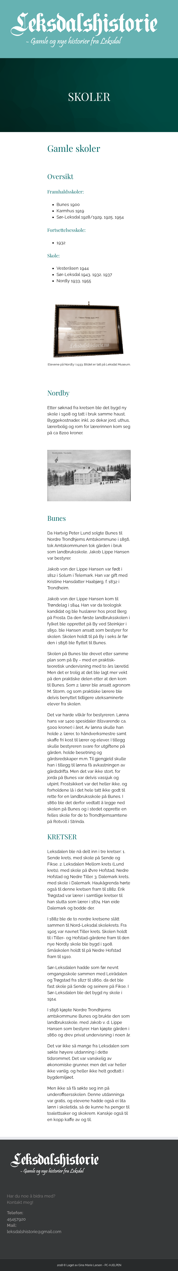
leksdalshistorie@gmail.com (34, 1231)
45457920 (16, 1219)
